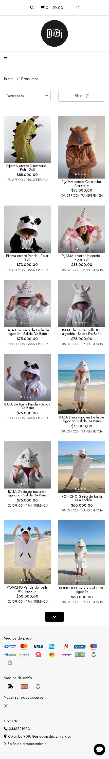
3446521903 (19, 728)
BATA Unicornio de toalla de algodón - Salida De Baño (27, 332)
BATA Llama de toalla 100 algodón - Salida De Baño (82, 332)
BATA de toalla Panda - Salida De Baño (27, 406)
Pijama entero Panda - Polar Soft (27, 257)
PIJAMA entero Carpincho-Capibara (82, 183)
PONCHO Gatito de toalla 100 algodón (82, 498)
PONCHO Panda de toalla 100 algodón (27, 589)
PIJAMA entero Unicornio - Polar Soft (82, 257)
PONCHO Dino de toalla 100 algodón (81, 590)
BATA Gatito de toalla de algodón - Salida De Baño (27, 493)
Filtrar (79, 95)
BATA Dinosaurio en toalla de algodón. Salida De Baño (81, 419)
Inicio (9, 79)
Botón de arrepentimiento (26, 743)
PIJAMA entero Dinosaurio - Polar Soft (27, 167)
